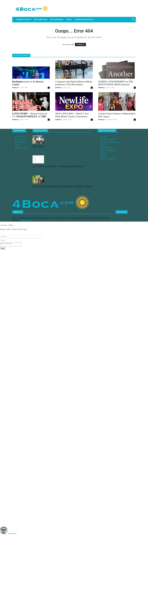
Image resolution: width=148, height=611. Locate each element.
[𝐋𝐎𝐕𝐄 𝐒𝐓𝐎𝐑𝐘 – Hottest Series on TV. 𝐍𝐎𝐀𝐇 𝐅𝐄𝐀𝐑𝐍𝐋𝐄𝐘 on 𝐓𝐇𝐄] (31, 101)
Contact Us (18, 145)
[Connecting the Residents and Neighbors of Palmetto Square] (62, 179)
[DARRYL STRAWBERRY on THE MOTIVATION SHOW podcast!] (117, 69)
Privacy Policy (19, 137)
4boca (69, 19)
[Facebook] (117, 218)
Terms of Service (20, 139)
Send (2, 248)
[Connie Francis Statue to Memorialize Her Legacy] (117, 101)
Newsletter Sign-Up (84, 19)
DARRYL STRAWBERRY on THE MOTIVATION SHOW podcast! (115, 83)
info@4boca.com (25, 220)
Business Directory (21, 142)
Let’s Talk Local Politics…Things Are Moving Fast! (58, 166)
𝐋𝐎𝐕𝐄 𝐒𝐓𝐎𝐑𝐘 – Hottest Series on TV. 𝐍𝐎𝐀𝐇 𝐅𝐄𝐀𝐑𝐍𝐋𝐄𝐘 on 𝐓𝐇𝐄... (30, 115)
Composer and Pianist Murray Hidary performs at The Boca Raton (73, 83)
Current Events (23, 19)
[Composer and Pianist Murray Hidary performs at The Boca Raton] (74, 69)
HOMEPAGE (80, 44)
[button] (133, 20)
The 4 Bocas (38, 146)
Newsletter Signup (21, 148)
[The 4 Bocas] (62, 139)
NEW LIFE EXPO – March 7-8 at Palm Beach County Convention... (72, 115)
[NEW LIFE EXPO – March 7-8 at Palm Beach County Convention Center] (74, 101)
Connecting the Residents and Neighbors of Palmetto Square (62, 186)
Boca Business (56, 19)
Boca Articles (40, 19)
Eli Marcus (15, 87)
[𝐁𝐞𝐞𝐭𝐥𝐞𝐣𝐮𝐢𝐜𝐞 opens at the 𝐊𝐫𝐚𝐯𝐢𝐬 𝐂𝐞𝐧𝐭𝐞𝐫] (31, 69)
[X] (121, 218)
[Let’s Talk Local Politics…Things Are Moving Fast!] (62, 159)
